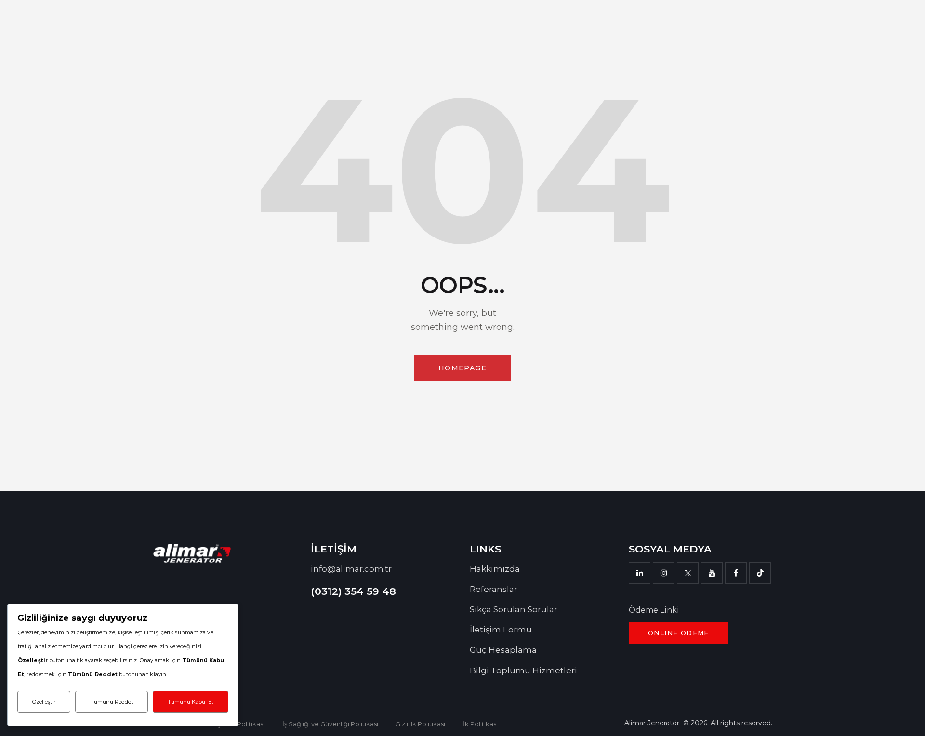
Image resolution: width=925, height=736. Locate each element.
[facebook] (736, 573)
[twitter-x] (688, 573)
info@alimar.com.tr (351, 569)
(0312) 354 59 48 (353, 591)
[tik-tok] (760, 573)
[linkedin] (639, 573)
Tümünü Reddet (112, 701)
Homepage (462, 368)
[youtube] (712, 573)
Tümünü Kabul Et (190, 701)
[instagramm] (663, 573)
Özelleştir (43, 701)
